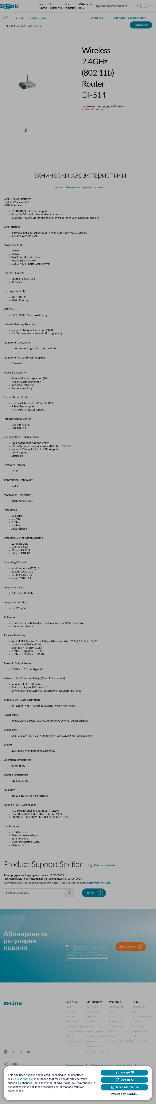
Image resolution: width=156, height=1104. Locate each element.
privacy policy (23, 1078)
